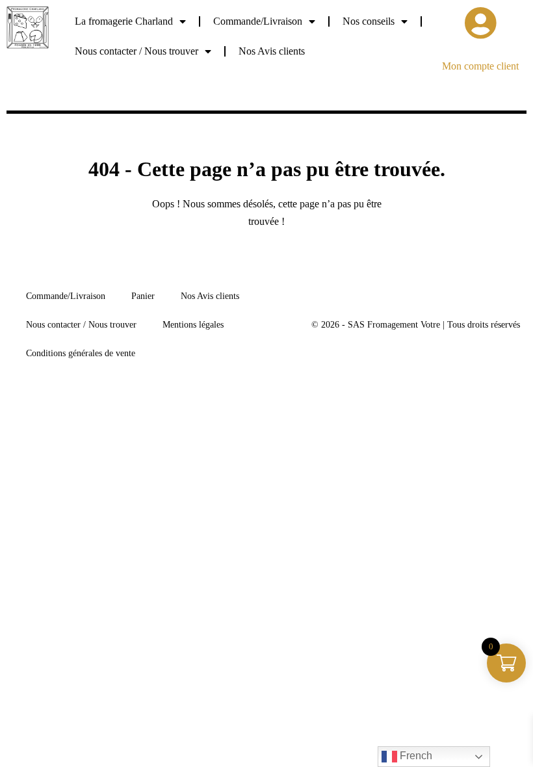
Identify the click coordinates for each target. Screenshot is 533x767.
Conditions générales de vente (80, 353)
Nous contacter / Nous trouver (136, 51)
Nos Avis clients (272, 51)
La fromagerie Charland (124, 21)
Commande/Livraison (257, 21)
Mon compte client (480, 66)
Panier (143, 296)
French (414, 755)
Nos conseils (369, 21)
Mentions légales (193, 325)
